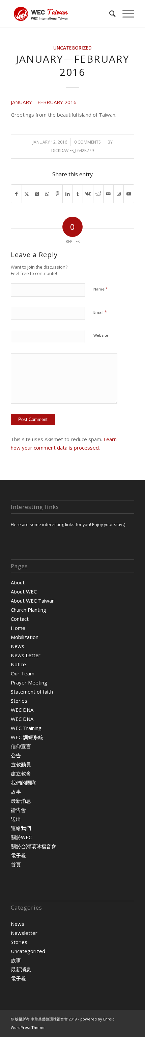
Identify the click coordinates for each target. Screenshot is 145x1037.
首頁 (16, 864)
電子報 (18, 855)
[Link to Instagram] (118, 194)
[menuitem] (109, 13)
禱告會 (18, 809)
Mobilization (24, 637)
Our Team (22, 673)
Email (100, 312)
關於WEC (21, 837)
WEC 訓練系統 (27, 737)
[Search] (109, 13)
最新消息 (21, 800)
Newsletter (24, 932)
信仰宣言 (21, 746)
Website (100, 335)
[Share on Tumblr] (78, 194)
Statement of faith (32, 691)
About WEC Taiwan (33, 600)
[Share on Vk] (88, 194)
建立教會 (21, 773)
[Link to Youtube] (129, 194)
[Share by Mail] (108, 194)
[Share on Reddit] (98, 194)
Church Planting (28, 609)
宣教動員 (21, 764)
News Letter (25, 655)
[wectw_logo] (60, 13)
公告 (16, 755)
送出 (16, 819)
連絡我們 (21, 828)
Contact (20, 618)
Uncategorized (72, 48)
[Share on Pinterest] (57, 194)
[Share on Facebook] (16, 194)
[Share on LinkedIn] (67, 194)
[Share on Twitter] (27, 194)
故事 (16, 791)
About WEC (24, 591)
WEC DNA (22, 709)
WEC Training (26, 728)
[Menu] (125, 13)
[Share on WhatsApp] (47, 194)
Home (18, 627)
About (18, 582)
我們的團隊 (23, 782)
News (17, 646)
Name (100, 289)
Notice (18, 664)
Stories (19, 700)
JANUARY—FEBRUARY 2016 (44, 102)
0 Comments (87, 142)
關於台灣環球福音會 (33, 846)
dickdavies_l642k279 (72, 150)
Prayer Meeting (29, 682)
